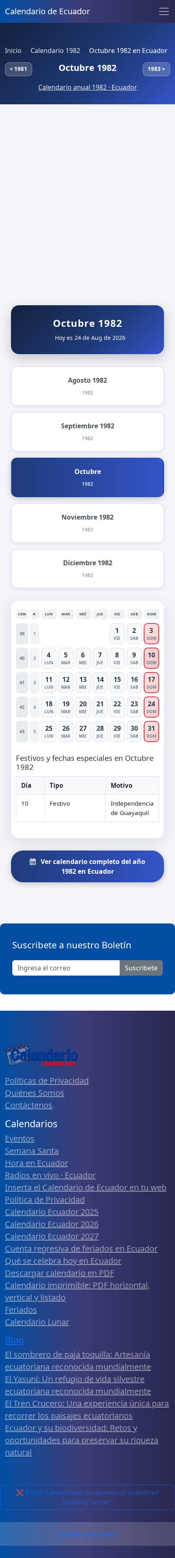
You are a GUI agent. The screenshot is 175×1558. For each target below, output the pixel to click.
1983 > (156, 69)
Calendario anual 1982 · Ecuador (87, 87)
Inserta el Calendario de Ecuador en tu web (85, 1187)
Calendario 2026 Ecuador (87, 1533)
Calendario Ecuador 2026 (51, 1224)
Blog (14, 1340)
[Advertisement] (87, 196)
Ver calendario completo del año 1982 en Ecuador (92, 866)
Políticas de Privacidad (47, 1080)
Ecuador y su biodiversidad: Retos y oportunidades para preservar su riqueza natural (81, 1440)
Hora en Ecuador (36, 1162)
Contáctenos (28, 1105)
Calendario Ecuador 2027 (51, 1236)
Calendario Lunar (37, 1321)
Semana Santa (32, 1150)
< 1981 (18, 69)
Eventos (20, 1138)
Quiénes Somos (34, 1092)
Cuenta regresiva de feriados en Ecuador (81, 1248)
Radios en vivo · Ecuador (50, 1175)
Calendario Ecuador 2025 (51, 1211)
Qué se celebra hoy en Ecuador (63, 1260)
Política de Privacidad (45, 1199)
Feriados (21, 1309)
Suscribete (141, 967)
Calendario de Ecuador (47, 11)
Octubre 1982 (87, 67)
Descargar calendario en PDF (59, 1272)
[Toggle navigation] (164, 11)
